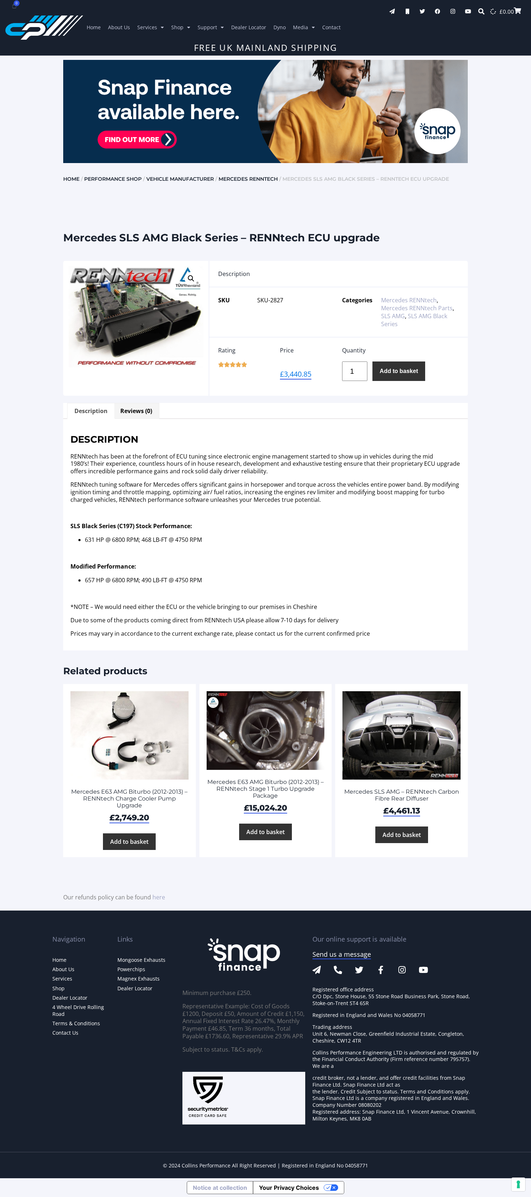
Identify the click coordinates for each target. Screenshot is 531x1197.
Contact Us (65, 1032)
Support (207, 27)
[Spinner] (493, 11)
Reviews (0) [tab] (136, 411)
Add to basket (399, 371)
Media (300, 27)
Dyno (279, 27)
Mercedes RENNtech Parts (417, 308)
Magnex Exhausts (138, 978)
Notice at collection (220, 1187)
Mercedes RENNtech (248, 179)
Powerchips (131, 969)
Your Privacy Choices (289, 1187)
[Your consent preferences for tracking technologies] (518, 1184)
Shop (177, 27)
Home (94, 27)
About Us (119, 27)
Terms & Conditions (76, 1023)
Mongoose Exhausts (141, 959)
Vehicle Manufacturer (180, 179)
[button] (191, 278)
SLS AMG (393, 316)
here (158, 897)
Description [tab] (91, 411)
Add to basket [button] (129, 842)
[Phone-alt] (338, 970)
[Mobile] (407, 11)
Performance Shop (113, 179)
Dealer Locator (248, 27)
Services (147, 27)
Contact (331, 27)
